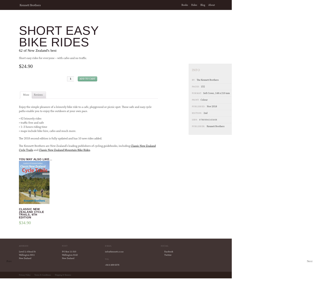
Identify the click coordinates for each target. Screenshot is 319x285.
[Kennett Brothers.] (9, 5)
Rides (194, 5)
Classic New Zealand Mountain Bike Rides (64, 150)
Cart (222, 5)
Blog (202, 5)
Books (184, 5)
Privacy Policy (25, 275)
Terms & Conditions (42, 275)
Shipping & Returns (63, 275)
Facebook (168, 252)
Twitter (167, 255)
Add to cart (87, 79)
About (211, 5)
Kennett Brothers (30, 5)
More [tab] (26, 95)
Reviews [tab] (38, 95)
